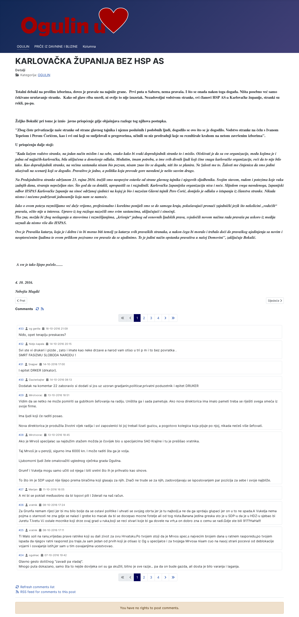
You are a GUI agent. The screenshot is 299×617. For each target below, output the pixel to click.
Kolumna (89, 46)
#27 (21, 489)
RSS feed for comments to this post (47, 592)
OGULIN (23, 46)
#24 (21, 555)
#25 (21, 530)
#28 (21, 434)
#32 (21, 343)
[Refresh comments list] (37, 309)
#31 (21, 364)
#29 (21, 395)
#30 (21, 379)
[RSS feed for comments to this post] (42, 309)
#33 (21, 328)
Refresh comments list (37, 587)
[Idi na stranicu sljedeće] (165, 318)
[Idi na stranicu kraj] (173, 318)
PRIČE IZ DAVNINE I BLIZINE (56, 46)
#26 (21, 504)
